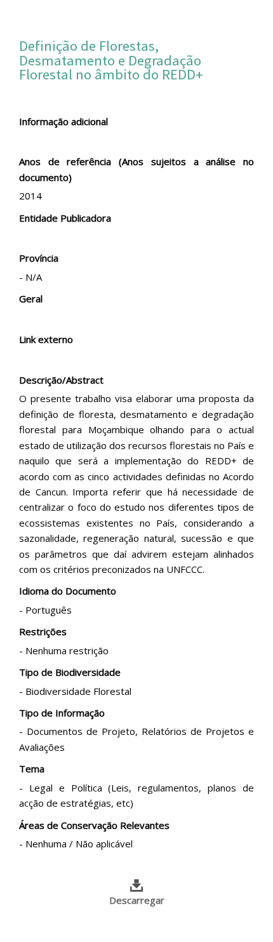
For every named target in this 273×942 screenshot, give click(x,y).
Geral (31, 298)
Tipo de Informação (62, 712)
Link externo (46, 339)
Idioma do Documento (67, 590)
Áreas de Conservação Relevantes (94, 825)
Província (38, 258)
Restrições (43, 631)
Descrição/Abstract (61, 379)
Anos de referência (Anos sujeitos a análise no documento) (136, 169)
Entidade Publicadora (65, 218)
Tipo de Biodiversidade (70, 672)
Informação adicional (63, 121)
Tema (31, 768)
